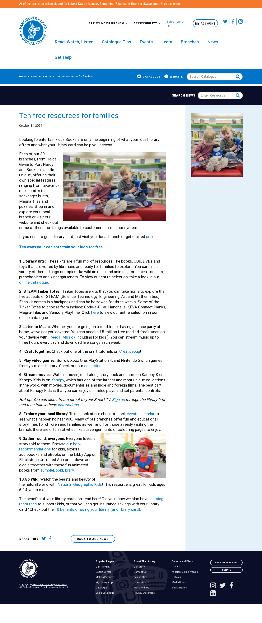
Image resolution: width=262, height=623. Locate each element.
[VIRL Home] (33, 31)
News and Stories (40, 76)
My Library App (105, 582)
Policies (177, 577)
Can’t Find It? (103, 566)
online (151, 236)
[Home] (54, 568)
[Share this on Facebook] (51, 539)
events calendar (140, 413)
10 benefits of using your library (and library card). (98, 509)
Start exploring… (171, 4)
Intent (65, 587)
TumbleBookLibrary (57, 470)
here (95, 312)
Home (22, 76)
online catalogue (33, 282)
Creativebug (129, 351)
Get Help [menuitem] (63, 57)
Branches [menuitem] (190, 41)
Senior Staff (141, 577)
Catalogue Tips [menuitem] (116, 41)
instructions (68, 404)
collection (92, 366)
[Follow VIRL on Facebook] (233, 21)
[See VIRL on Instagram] (240, 21)
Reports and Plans (183, 561)
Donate (177, 566)
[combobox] (108, 23)
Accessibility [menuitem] (147, 23)
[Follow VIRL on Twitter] (225, 21)
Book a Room (180, 587)
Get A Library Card (226, 562)
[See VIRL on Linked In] (213, 594)
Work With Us (142, 587)
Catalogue (151, 76)
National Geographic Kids (80, 484)
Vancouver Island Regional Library (49, 584)
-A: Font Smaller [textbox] (147, 23)
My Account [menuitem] (205, 23)
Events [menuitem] (146, 41)
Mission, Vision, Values (186, 571)
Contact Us (141, 571)
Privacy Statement (145, 592)
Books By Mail (104, 571)
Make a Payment (105, 577)
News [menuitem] (212, 41)
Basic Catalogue (105, 592)
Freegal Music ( (62, 337)
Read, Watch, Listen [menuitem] (74, 41)
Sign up (118, 399)
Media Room (180, 582)
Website (176, 76)
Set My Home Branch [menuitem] (107, 23)
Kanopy (57, 380)
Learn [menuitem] (166, 41)
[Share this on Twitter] (44, 539)
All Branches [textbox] (100, 23)
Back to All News (93, 539)
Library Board (142, 582)
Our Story (140, 566)
